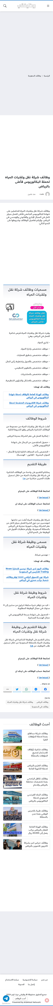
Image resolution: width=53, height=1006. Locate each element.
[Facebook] (45, 689)
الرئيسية (47, 76)
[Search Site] (5, 6)
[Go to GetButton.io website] (6, 1003)
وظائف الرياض (42, 702)
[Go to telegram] (6, 998)
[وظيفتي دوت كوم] (26, 6)
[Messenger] (36, 689)
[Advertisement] (26, 41)
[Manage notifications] (47, 1000)
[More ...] (7, 689)
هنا (24, 478)
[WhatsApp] (26, 689)
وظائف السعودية (34, 76)
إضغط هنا (43, 497)
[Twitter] (17, 689)
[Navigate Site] (48, 6)
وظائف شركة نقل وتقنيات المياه (20, 702)
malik (42, 194)
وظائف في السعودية (40, 707)
